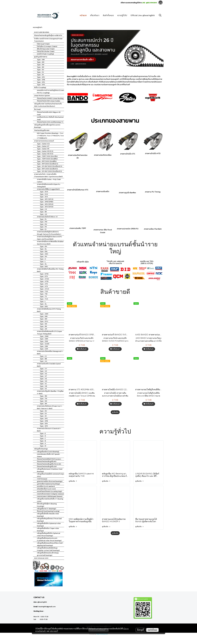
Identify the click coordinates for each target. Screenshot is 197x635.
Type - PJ (43, 229)
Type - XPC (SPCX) (46, 199)
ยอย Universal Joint (41, 558)
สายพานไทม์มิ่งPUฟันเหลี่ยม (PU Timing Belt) (50, 270)
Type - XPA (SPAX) (46, 204)
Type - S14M (44, 336)
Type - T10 (43, 294)
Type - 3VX (44, 196)
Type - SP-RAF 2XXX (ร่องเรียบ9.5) (49, 171)
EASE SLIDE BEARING (41, 32)
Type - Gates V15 (43, 149)
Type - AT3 (44, 286)
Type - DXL (44, 251)
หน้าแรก (83, 15)
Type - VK (43, 371)
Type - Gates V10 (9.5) (45, 154)
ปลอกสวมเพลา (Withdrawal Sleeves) (49, 496)
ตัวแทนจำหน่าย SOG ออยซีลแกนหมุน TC (50, 122)
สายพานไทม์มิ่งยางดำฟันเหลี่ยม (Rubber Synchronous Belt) (50, 242)
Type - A (43, 443)
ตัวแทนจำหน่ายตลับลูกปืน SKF (47, 466)
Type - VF (43, 376)
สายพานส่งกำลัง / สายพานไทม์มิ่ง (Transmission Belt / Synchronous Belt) (48, 175)
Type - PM (43, 222)
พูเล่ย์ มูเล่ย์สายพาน (40, 57)
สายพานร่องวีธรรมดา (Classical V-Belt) (49, 429)
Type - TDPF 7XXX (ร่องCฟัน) (47, 156)
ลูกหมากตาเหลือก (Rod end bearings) (49, 481)
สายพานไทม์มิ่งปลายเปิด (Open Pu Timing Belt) (48, 185)
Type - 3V (40, 74)
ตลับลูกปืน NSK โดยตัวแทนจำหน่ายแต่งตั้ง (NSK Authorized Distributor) (48, 105)
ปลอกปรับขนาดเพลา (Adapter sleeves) (50, 494)
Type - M (43, 446)
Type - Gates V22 (43, 144)
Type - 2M (43, 329)
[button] (160, 15)
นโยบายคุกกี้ (54, 631)
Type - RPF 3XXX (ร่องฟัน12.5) (47, 164)
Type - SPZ (41, 84)
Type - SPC (41, 77)
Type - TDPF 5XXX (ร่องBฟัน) (47, 159)
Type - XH (43, 256)
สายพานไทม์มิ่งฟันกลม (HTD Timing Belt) (49, 310)
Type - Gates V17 (43, 146)
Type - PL (43, 219)
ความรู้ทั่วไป (122, 15)
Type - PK (43, 227)
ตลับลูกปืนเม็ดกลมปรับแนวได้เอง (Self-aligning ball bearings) (50, 544)
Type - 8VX (44, 191)
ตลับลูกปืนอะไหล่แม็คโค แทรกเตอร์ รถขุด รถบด (50, 475)
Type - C (43, 438)
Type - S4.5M (44, 344)
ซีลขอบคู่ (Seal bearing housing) (48, 511)
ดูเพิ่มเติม (115, 412)
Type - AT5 (44, 284)
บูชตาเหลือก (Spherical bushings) (48, 484)
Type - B (43, 441)
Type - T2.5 (44, 299)
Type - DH (43, 246)
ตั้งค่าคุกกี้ (140, 630)
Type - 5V (40, 72)
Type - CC (43, 356)
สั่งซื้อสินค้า (83, 349)
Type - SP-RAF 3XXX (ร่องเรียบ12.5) (49, 166)
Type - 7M (43, 398)
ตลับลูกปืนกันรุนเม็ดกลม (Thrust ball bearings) (49, 519)
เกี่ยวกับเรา (94, 15)
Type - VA (43, 388)
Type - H (43, 259)
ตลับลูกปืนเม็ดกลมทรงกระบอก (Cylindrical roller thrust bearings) (49, 539)
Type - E (43, 433)
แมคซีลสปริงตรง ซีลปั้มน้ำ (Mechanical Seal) (50, 118)
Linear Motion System (42, 95)
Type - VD (43, 381)
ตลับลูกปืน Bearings (41, 449)
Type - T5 (43, 296)
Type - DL (43, 249)
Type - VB (43, 386)
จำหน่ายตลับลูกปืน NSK (41, 130)
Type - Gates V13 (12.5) (45, 151)
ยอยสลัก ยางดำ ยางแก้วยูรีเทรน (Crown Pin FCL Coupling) (50, 91)
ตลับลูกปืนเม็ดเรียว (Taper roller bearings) (48, 529)
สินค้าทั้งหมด (108, 15)
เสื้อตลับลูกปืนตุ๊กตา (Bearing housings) (47, 505)
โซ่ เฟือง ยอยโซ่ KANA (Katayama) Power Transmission (48, 39)
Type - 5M (40, 64)
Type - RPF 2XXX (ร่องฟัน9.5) (47, 169)
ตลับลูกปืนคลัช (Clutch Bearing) (48, 451)
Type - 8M (40, 62)
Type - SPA (41, 82)
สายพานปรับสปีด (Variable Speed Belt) (49, 365)
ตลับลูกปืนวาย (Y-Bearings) (46, 508)
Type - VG (43, 373)
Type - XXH (44, 254)
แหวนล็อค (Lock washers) (46, 486)
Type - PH (43, 224)
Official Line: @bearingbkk (143, 15)
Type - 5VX (44, 194)
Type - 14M (41, 59)
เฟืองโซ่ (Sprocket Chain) (45, 49)
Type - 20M (44, 314)
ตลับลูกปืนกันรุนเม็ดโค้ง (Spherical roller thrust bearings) (48, 534)
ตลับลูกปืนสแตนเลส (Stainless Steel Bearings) (49, 470)
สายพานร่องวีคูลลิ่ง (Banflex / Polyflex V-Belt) (50, 392)
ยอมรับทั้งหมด (152, 630)
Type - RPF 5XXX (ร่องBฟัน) (46, 161)
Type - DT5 (44, 276)
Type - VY (43, 368)
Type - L (43, 261)
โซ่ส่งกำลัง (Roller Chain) (45, 51)
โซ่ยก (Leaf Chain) (43, 44)
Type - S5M (44, 341)
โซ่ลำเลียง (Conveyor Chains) (47, 46)
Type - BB (43, 359)
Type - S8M (44, 339)
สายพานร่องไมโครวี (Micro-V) (47, 217)
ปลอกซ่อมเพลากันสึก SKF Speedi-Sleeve (48, 455)
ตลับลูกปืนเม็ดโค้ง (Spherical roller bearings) (49, 524)
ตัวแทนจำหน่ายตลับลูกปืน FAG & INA (49, 464)
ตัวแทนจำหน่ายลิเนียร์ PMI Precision (49, 459)
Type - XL (43, 264)
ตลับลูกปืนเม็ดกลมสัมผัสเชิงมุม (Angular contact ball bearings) (48, 549)
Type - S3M (44, 346)
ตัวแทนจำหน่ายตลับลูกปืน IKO (46, 461)
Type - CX (43, 209)
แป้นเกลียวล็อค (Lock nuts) (46, 489)
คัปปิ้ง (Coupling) (40, 87)
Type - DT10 (44, 274)
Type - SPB (41, 79)
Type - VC (43, 383)
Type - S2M (44, 349)
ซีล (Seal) (37, 109)
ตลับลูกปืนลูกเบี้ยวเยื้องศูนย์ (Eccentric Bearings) (47, 126)
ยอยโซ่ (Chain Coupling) (45, 54)
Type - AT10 (44, 281)
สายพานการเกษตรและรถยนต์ (44, 141)
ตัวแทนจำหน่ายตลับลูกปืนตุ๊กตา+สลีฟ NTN (48, 35)
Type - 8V (40, 69)
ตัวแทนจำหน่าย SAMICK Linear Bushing (50, 98)
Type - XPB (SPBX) (46, 202)
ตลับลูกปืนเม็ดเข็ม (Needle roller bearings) (48, 514)
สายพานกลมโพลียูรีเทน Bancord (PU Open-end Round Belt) (49, 237)
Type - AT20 (44, 279)
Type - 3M (40, 67)
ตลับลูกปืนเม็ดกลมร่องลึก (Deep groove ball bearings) (48, 554)
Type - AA (43, 361)
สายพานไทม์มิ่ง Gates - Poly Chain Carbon (49, 180)
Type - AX (43, 214)
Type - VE (43, 378)
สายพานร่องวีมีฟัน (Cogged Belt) (48, 189)
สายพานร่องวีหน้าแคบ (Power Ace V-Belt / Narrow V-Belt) (49, 407)
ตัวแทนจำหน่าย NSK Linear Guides (48, 101)
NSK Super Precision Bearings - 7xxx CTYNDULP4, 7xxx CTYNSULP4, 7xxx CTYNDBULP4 (50, 135)
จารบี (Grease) (42, 479)
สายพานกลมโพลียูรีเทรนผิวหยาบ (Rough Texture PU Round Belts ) (49, 233)
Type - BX (43, 212)
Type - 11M (43, 396)
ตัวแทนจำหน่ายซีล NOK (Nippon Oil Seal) (48, 113)
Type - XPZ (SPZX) (46, 207)
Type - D (43, 436)
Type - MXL (44, 266)
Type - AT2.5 (44, 289)
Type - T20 (44, 291)
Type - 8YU (44, 321)
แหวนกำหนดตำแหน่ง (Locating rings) (49, 491)
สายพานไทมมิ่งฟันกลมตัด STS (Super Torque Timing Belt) (49, 332)
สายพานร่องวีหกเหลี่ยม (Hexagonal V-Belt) (50, 352)
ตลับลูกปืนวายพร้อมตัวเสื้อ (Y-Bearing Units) (50, 500)
